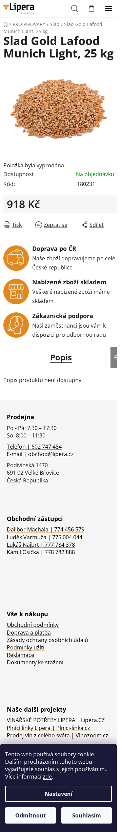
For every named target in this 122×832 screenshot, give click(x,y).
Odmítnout (30, 815)
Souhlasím (86, 815)
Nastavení (59, 794)
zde (47, 776)
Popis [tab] (61, 357)
